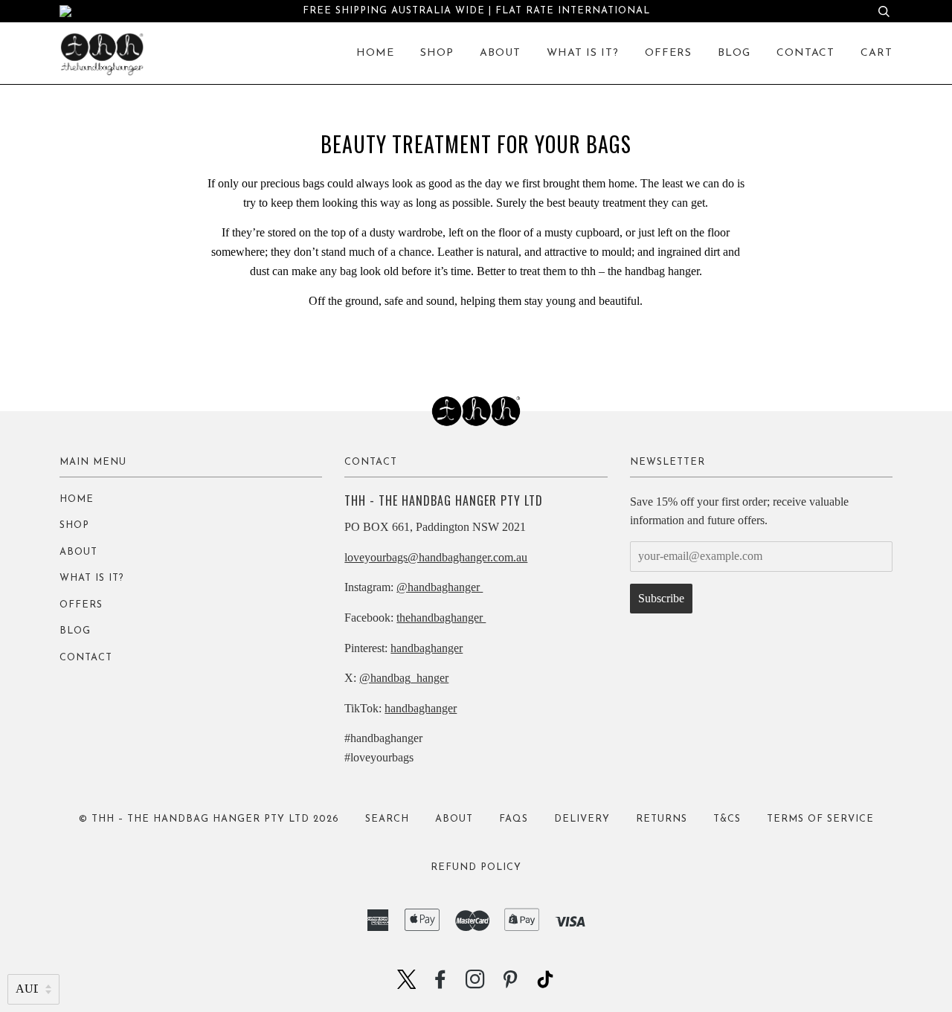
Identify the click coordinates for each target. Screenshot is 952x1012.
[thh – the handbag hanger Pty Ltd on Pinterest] (511, 985)
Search (387, 819)
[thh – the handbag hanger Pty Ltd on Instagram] (476, 985)
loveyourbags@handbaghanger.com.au (435, 557)
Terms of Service (820, 819)
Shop (437, 53)
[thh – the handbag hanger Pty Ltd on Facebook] (441, 985)
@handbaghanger (439, 587)
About (500, 53)
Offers (668, 53)
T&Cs (727, 819)
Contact (805, 53)
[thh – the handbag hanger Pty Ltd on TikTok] (545, 984)
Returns (661, 819)
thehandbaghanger (441, 617)
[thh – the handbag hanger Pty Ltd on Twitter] (406, 984)
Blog (734, 53)
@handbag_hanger (403, 677)
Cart (876, 53)
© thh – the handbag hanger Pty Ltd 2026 (209, 819)
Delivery (582, 819)
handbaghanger (426, 648)
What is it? (583, 53)
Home (375, 53)
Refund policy (476, 867)
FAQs (513, 819)
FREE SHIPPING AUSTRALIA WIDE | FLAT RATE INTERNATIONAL (476, 11)
